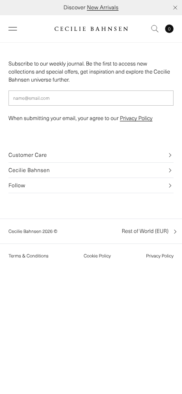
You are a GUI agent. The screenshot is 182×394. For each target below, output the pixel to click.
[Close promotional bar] (175, 7)
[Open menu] (12, 29)
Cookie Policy (97, 255)
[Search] (155, 29)
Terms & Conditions (28, 255)
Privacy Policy (136, 118)
